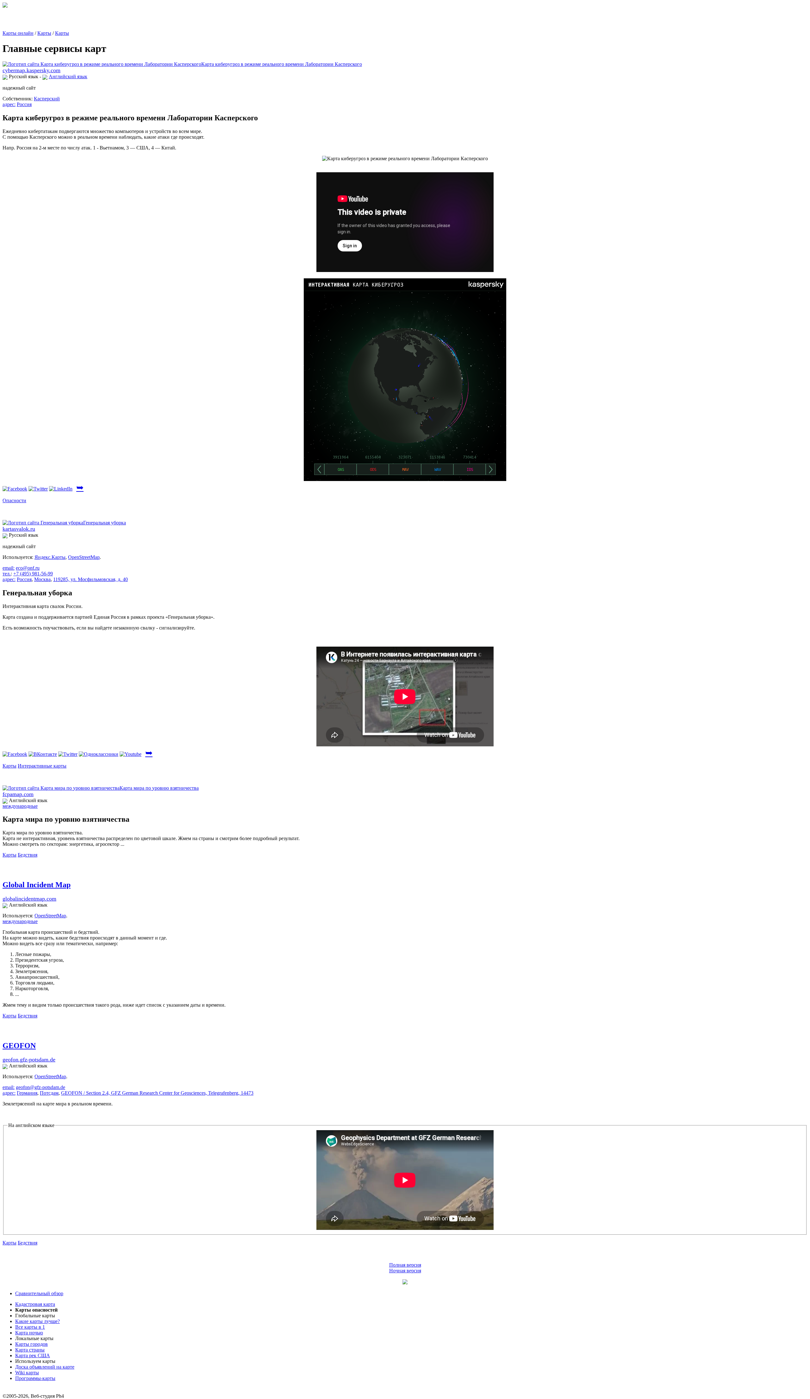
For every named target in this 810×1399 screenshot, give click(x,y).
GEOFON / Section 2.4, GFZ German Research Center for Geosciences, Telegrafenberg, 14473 (157, 1093)
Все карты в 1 (30, 1327)
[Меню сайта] (405, 1282)
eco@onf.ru (28, 568)
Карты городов (31, 1344)
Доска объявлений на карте (44, 1367)
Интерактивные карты (42, 766)
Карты (44, 33)
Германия (27, 1093)
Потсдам (49, 1093)
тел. (7, 573)
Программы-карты (35, 1378)
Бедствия (27, 855)
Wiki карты (27, 1372)
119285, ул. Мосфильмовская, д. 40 (90, 579)
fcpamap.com (18, 794)
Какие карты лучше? (37, 1321)
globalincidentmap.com (29, 899)
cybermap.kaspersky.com (31, 70)
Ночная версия (405, 1270)
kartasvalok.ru (19, 529)
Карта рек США (32, 1355)
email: (9, 568)
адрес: (9, 104)
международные (20, 806)
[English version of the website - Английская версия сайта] (5, 6)
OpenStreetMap (84, 557)
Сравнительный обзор (39, 1293)
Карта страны (30, 1349)
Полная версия (405, 1265)
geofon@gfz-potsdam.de (40, 1087)
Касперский (47, 98)
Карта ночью (29, 1332)
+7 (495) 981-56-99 (33, 573)
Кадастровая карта (35, 1304)
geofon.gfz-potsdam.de (29, 1059)
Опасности (14, 500)
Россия (24, 104)
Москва (42, 579)
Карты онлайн (18, 33)
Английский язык (68, 76)
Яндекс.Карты (49, 557)
